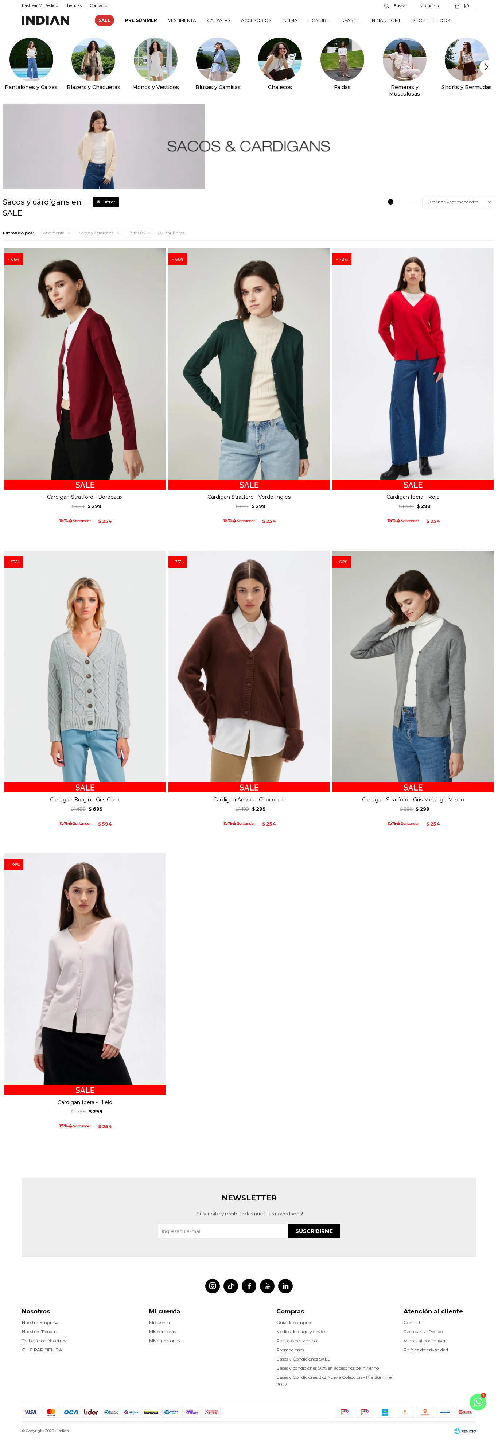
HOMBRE (318, 20)
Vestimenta (54, 233)
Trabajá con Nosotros (44, 1340)
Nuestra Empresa (40, 1322)
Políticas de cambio (296, 1340)
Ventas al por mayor (425, 1340)
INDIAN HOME (386, 20)
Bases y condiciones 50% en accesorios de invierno (327, 1368)
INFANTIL (350, 20)
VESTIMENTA (182, 20)
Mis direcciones (164, 1340)
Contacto (98, 5)
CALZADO (218, 20)
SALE (104, 20)
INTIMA (289, 20)
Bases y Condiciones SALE (303, 1359)
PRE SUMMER (141, 20)
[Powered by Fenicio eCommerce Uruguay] (465, 1430)
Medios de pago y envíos (301, 1331)
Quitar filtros (170, 233)
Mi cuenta (159, 1322)
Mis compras (162, 1331)
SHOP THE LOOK (431, 20)
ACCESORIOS (256, 20)
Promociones (290, 1349)
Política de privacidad (426, 1349)
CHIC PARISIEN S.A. (42, 1349)
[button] (396, 5)
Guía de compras (294, 1322)
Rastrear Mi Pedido (40, 5)
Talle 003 (136, 233)
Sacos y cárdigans (96, 233)
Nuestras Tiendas (39, 1331)
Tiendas (74, 5)
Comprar (85, 481)
